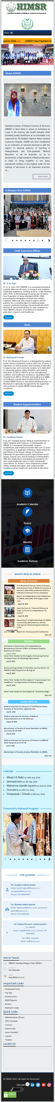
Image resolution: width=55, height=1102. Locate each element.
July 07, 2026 (11, 712)
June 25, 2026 (11, 663)
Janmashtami (14, 781)
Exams (27, 523)
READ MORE (43, 177)
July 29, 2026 (11, 673)
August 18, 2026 (23, 615)
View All (48, 635)
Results (27, 542)
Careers (8, 1036)
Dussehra (12, 789)
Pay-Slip (8, 993)
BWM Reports (11, 1000)
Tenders (8, 1040)
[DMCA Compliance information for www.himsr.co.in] (13, 1089)
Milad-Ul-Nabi (15, 777)
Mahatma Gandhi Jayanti (21, 785)
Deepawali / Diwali (18, 794)
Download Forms (12, 989)
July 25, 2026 (11, 745)
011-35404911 (14, 970)
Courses (8, 1025)
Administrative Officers (14, 1017)
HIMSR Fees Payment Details (19, 40)
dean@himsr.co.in (16, 977)
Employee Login (12, 1008)
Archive (8, 1004)
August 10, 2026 (23, 627)
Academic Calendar (27, 504)
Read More (8, 317)
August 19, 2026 (12, 733)
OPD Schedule (11, 1021)
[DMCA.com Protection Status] (10, 1094)
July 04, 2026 (11, 610)
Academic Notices (27, 561)
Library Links (10, 1028)
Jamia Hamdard (11, 1032)
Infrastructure (11, 996)
